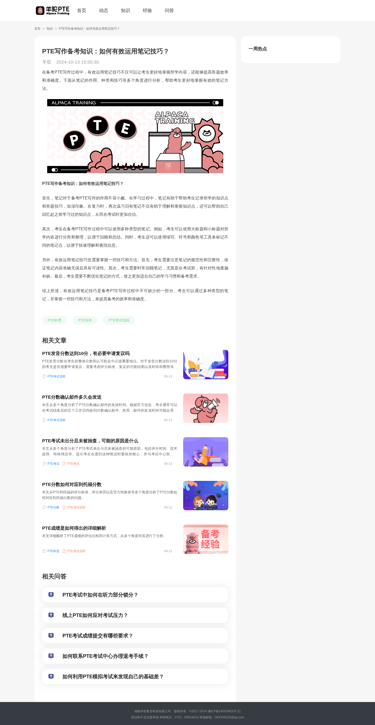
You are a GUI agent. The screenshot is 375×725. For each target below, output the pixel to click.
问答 (169, 10)
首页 (81, 10)
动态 (103, 10)
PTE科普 (55, 320)
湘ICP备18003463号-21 (226, 711)
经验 (147, 10)
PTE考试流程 (119, 320)
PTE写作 (85, 320)
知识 (125, 10)
